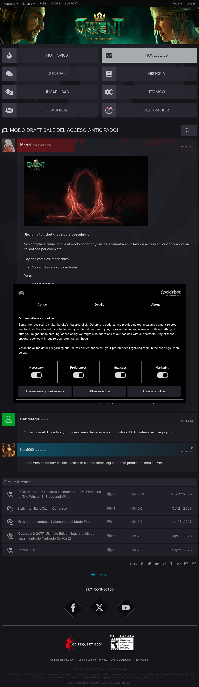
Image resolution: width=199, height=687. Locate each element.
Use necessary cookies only (45, 391)
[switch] (78, 375)
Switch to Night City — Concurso (42, 508)
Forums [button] (9, 3)
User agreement (87, 659)
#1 (187, 145)
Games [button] (27, 3)
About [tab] (155, 304)
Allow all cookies (154, 391)
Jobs (42, 3)
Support (71, 3)
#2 (187, 419)
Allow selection (99, 391)
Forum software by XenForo (99, 682)
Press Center (142, 659)
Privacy (103, 659)
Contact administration (62, 659)
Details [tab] (99, 304)
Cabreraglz (30, 419)
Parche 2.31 (26, 550)
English (102, 575)
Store (55, 3)
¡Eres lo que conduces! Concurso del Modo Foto (54, 522)
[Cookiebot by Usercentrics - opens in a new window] (164, 293)
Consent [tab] (43, 304)
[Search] (187, 130)
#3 (187, 450)
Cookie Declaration (121, 659)
